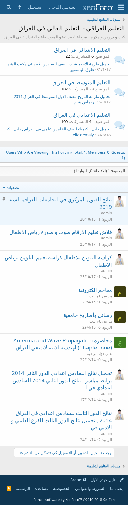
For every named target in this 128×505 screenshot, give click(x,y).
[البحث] (8, 7)
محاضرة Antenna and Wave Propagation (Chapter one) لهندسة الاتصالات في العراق (62, 344)
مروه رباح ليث (100, 296)
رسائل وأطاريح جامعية (87, 314)
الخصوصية (62, 488)
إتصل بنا (117, 488)
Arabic (76, 479)
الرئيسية (23, 488)
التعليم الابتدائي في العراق (82, 49)
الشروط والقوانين (90, 488)
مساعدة (42, 488)
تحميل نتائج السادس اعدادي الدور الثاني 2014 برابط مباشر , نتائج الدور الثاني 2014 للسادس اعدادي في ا (62, 380)
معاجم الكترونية (95, 289)
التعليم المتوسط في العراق (81, 82)
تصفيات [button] (12, 187)
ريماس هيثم (84, 102)
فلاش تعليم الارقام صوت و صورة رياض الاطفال (60, 231)
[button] (121, 7)
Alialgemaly (83, 135)
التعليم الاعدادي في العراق (82, 114)
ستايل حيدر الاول (105, 479)
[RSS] (9, 488)
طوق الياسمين (81, 69)
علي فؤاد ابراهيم (99, 353)
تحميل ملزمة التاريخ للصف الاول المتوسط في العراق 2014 (62, 96)
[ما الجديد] (19, 7)
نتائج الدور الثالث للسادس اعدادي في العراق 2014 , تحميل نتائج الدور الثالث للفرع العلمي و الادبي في (61, 420)
